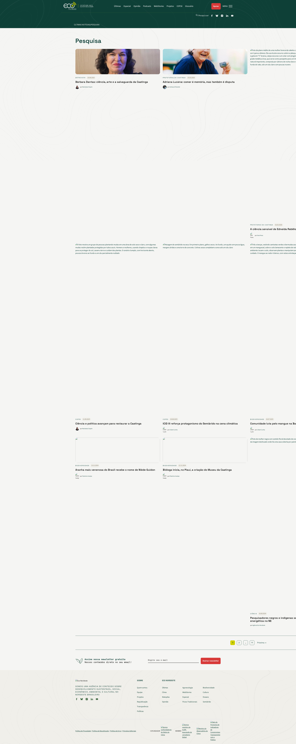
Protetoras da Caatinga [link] (174, 78)
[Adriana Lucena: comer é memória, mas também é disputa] (205, 62)
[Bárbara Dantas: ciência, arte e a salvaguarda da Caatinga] (117, 62)
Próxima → (261, 642)
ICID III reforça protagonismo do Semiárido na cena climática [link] (200, 423)
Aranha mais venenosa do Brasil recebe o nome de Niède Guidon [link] (115, 469)
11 (252, 642)
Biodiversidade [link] (257, 419)
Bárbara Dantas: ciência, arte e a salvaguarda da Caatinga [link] (111, 81)
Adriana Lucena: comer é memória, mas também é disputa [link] (199, 81)
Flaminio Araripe (87, 476)
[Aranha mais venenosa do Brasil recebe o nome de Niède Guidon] (117, 451)
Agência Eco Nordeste (259, 625)
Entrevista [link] (80, 78)
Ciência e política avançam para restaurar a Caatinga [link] (108, 423)
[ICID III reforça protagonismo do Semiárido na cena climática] (205, 330)
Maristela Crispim (87, 87)
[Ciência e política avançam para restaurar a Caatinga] (117, 330)
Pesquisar (203, 15)
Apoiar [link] (216, 6)
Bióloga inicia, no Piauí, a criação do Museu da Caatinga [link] (197, 469)
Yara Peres (260, 235)
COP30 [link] (78, 419)
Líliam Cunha (173, 430)
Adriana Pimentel (175, 87)
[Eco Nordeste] (80, 9)
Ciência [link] (253, 614)
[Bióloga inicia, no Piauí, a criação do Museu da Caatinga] (205, 451)
